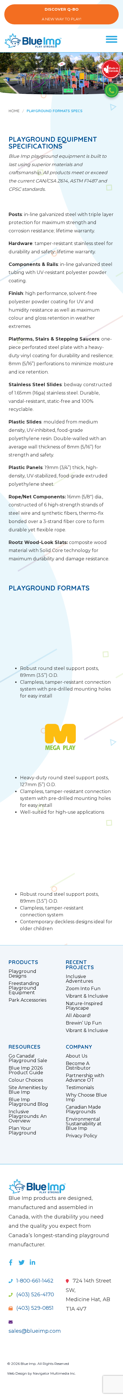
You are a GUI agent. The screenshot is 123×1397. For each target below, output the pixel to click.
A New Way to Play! (61, 14)
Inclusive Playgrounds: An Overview (28, 1116)
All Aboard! (78, 1015)
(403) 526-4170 (34, 1294)
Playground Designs (22, 973)
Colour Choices (26, 1080)
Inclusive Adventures (79, 979)
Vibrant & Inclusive (87, 996)
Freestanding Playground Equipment (24, 988)
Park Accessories (27, 1000)
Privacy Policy (81, 1136)
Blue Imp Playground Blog (28, 1102)
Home (14, 110)
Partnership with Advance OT (85, 1078)
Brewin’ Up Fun (84, 1023)
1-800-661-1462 (34, 1281)
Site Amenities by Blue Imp (28, 1090)
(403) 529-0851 (34, 1308)
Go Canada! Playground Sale (28, 1058)
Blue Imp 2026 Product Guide (26, 1070)
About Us (76, 1056)
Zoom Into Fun (83, 988)
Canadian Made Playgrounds (83, 1109)
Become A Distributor (78, 1065)
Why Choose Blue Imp (86, 1097)
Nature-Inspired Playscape (84, 1006)
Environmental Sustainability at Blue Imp (84, 1124)
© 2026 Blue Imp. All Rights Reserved (38, 1363)
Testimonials (80, 1087)
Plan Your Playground (22, 1130)
